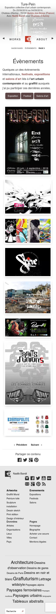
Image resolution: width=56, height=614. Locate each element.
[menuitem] (15, 39)
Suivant (35, 444)
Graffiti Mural (13, 494)
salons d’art (13, 79)
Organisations (13, 529)
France (50, 13)
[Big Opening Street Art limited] (28, 297)
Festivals (34, 498)
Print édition (12, 514)
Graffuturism (25, 578)
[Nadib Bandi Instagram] (27, 479)
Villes (9, 537)
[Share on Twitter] (26, 461)
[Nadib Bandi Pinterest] (39, 485)
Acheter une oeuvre (39, 533)
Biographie (35, 529)
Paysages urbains (27, 595)
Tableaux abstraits (28, 601)
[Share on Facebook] (20, 461)
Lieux (9, 533)
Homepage (35, 525)
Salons (33, 502)
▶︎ (54, 39)
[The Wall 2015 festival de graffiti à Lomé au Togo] (28, 262)
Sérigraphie (46, 596)
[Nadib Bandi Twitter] (39, 479)
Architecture (22, 562)
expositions (42, 74)
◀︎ (4, 39)
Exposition (13, 95)
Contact (33, 537)
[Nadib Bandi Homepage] (28, 40)
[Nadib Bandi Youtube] (44, 479)
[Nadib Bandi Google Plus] (33, 485)
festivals (27, 74)
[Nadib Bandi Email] (28, 485)
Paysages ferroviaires (24, 589)
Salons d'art (42, 95)
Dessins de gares (37, 568)
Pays (9, 541)
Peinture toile (13, 498)
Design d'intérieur (15, 518)
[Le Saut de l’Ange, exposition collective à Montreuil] (28, 373)
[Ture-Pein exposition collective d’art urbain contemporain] (28, 140)
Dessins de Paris (15, 573)
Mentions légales (38, 541)
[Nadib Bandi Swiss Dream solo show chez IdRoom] (28, 197)
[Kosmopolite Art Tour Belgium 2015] (28, 422)
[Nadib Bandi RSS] (44, 485)
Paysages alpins (35, 585)
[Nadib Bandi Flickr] (49, 479)
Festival (27, 95)
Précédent (21, 444)
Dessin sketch (13, 510)
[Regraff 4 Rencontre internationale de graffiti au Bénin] (28, 327)
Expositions (35, 494)
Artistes (10, 525)
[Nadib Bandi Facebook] (33, 479)
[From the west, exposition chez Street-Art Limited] (28, 231)
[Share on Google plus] (31, 461)
